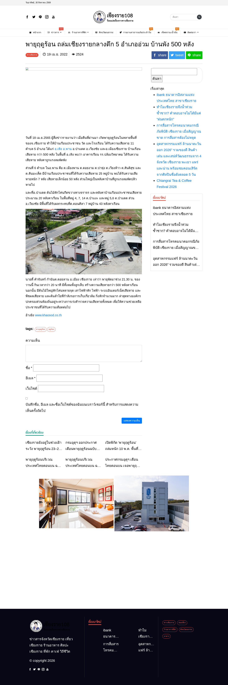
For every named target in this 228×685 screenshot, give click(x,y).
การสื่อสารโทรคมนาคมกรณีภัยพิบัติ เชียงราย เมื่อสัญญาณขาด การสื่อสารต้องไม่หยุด (179, 131)
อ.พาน (67, 149)
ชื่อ (29, 368)
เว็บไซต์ (31, 388)
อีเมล (31, 378)
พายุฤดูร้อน (40, 329)
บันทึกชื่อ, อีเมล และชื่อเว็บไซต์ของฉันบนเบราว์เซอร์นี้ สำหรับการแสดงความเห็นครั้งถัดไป (82, 408)
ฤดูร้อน (51, 329)
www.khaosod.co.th (48, 315)
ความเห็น (33, 340)
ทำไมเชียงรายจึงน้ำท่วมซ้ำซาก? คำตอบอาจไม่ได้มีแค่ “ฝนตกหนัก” (179, 113)
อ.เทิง (58, 149)
